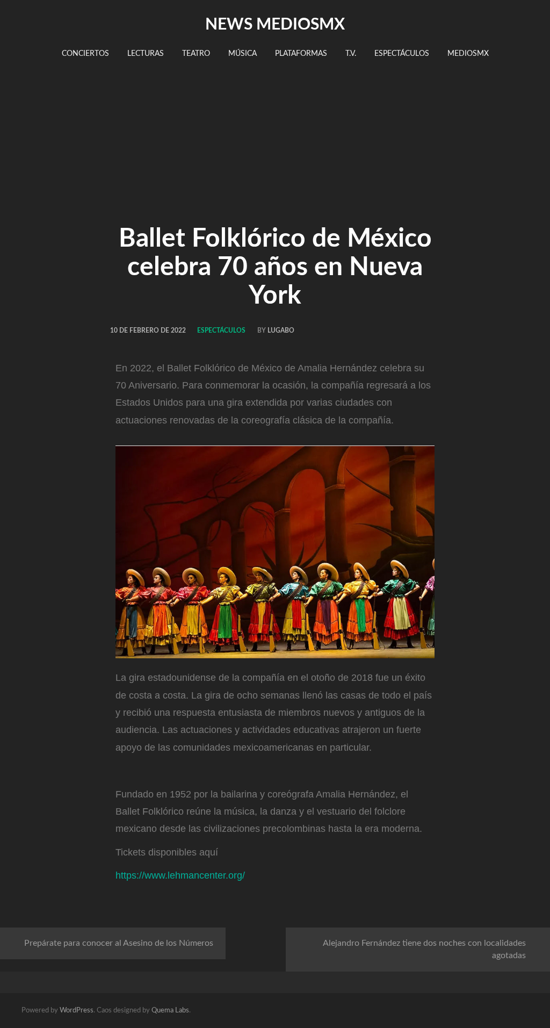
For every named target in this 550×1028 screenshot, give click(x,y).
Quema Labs (170, 1010)
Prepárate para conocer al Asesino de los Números (118, 943)
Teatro (196, 53)
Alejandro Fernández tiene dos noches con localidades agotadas (424, 949)
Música (242, 53)
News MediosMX (275, 25)
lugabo (280, 330)
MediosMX (468, 53)
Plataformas (301, 53)
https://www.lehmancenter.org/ (180, 875)
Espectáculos (401, 53)
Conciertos (85, 53)
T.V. (350, 53)
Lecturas (145, 53)
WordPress (76, 1010)
